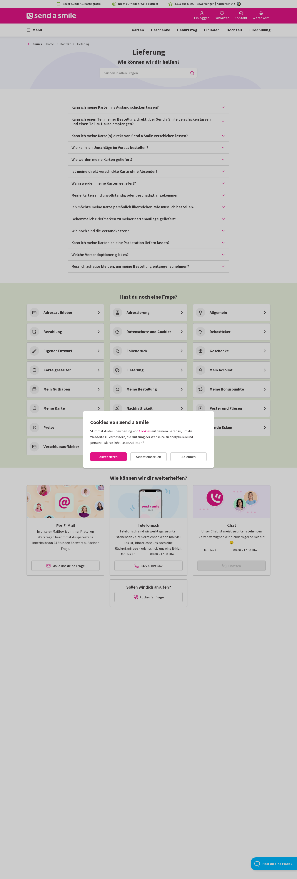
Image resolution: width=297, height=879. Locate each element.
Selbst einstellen (148, 457)
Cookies (145, 431)
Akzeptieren (108, 457)
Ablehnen (189, 457)
